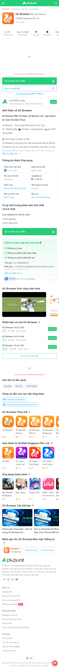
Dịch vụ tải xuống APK (11, 600)
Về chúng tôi (7, 638)
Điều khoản (35, 665)
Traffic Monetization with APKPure (15, 627)
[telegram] (4, 579)
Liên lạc (24, 9)
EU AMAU (45, 665)
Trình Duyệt (31, 386)
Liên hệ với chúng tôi (10, 642)
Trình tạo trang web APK (12, 619)
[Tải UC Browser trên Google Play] (37, 179)
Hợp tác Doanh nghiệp (11, 646)
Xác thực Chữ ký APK (11, 596)
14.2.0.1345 (12, 170)
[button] (36, 33)
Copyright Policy (24, 665)
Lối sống (7, 386)
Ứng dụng (15, 9)
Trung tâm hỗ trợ (8, 650)
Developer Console (9, 615)
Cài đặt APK (7, 591)
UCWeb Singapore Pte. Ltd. (28, 18)
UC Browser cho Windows (15, 399)
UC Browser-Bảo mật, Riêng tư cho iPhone (21, 404)
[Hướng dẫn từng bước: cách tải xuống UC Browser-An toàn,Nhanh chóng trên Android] (17, 517)
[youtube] (16, 579)
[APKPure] (29, 3)
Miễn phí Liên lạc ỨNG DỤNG (15, 188)
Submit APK (7, 623)
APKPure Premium (9, 604)
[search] (56, 3)
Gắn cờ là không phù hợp (40, 197)
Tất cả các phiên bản (29, 355)
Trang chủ (6, 9)
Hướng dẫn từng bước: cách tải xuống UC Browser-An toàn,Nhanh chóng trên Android (17, 531)
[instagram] (8, 579)
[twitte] (12, 579)
